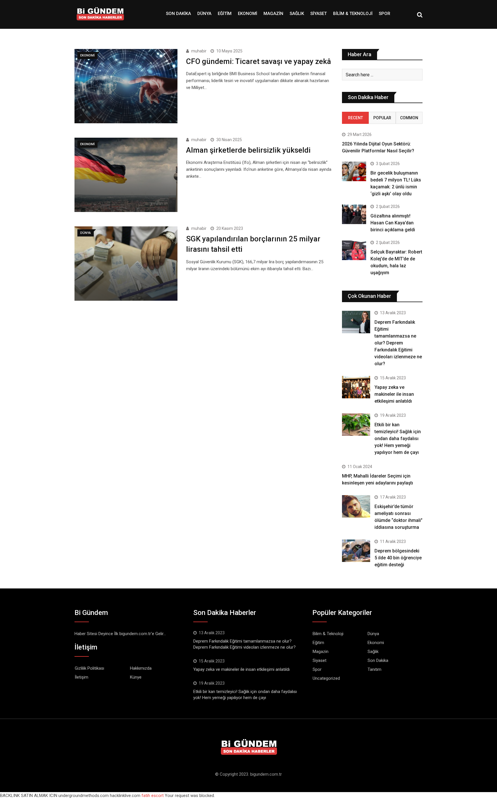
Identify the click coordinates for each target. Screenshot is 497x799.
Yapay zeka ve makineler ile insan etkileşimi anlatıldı (394, 394)
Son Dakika (178, 13)
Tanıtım (374, 669)
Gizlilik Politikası (89, 668)
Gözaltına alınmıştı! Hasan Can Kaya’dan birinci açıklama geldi (392, 222)
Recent (355, 118)
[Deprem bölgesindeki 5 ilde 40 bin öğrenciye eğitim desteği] (356, 550)
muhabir (199, 51)
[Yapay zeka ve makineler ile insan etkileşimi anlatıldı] (356, 387)
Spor (384, 13)
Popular (382, 118)
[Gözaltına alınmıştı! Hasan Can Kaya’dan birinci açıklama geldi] (354, 214)
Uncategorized (326, 678)
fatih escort (153, 795)
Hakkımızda (141, 668)
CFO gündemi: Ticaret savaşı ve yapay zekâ (258, 61)
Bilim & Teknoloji (352, 13)
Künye (136, 677)
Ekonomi (247, 13)
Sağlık (297, 13)
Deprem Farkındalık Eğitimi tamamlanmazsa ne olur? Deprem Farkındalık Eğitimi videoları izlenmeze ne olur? (398, 342)
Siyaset (318, 13)
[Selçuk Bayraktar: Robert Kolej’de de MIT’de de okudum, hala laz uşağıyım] (354, 250)
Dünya (204, 13)
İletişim (81, 677)
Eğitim (225, 13)
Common (409, 118)
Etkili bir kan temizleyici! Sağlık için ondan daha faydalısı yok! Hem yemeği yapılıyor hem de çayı (397, 438)
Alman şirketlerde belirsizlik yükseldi (248, 150)
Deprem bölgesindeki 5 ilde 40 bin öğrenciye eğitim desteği (398, 557)
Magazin (273, 13)
